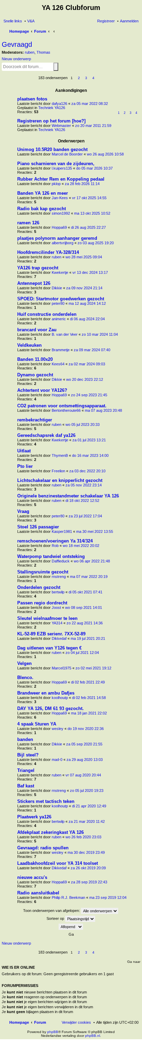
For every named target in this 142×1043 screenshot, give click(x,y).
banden (25, 739)
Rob (55, 546)
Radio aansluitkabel (38, 892)
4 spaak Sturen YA (36, 724)
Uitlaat (24, 450)
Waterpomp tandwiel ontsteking (51, 556)
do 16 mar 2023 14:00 (90, 455)
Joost (56, 607)
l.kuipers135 (62, 168)
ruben (29, 52)
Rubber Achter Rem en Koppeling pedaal (60, 179)
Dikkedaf (59, 638)
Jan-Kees (60, 198)
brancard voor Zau (37, 329)
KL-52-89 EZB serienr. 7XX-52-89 (51, 633)
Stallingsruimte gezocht (42, 571)
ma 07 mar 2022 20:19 (89, 576)
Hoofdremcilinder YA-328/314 (48, 252)
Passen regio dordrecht (42, 602)
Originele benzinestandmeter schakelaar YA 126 (68, 495)
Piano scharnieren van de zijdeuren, (55, 163)
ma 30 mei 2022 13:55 (94, 531)
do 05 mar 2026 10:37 (94, 168)
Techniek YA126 (51, 108)
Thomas (43, 52)
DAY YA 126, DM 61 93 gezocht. (50, 708)
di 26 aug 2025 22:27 (88, 227)
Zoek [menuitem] (136, 32)
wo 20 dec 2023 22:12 (84, 379)
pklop (56, 184)
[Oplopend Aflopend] (71, 927)
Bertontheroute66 (66, 410)
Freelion (58, 471)
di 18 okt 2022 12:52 (82, 500)
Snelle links (12, 21)
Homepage (19, 1022)
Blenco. (25, 677)
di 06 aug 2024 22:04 (87, 319)
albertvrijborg (62, 243)
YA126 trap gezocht (37, 267)
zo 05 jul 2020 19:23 (86, 790)
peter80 (58, 303)
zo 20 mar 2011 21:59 (93, 125)
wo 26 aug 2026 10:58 (105, 154)
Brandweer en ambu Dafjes (45, 693)
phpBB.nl (92, 1035)
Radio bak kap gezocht (41, 208)
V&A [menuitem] (30, 21)
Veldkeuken (29, 345)
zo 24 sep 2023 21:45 (89, 395)
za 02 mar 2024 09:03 (87, 364)
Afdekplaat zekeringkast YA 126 (50, 832)
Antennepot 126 (33, 283)
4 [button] (93, 78)
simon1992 (61, 213)
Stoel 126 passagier (38, 526)
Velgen (24, 663)
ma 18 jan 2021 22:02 (89, 713)
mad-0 (57, 759)
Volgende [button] (101, 78)
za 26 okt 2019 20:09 (88, 868)
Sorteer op (56, 918)
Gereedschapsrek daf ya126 (46, 435)
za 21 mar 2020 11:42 (87, 821)
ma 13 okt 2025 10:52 (92, 213)
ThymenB (60, 455)
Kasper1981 (62, 531)
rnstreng (59, 576)
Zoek (55, 67)
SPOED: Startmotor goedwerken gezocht (60, 298)
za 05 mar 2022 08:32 (89, 103)
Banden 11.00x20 (35, 359)
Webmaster (61, 125)
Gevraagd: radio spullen (43, 847)
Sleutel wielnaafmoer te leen (47, 618)
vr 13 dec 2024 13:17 (90, 272)
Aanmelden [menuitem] (129, 21)
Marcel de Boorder (67, 154)
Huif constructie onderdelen (47, 314)
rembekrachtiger (34, 419)
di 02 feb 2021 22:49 (88, 682)
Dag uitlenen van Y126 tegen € (49, 647)
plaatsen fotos (32, 98)
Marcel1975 (61, 668)
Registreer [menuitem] (106, 21)
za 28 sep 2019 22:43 (89, 882)
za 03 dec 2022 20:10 (87, 471)
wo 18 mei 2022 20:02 (81, 546)
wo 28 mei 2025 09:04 (83, 257)
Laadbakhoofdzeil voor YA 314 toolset (57, 863)
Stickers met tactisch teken (45, 801)
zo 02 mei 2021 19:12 (93, 668)
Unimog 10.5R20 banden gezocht (52, 149)
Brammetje (61, 350)
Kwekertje (60, 272)
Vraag (23, 511)
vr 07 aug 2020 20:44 (83, 775)
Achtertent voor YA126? (42, 390)
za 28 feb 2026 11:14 (82, 184)
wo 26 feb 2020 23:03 (83, 837)
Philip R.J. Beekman (68, 897)
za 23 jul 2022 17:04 (85, 516)
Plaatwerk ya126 (34, 816)
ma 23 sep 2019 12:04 (107, 897)
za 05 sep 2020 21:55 (84, 744)
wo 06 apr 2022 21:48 (92, 561)
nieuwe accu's (32, 877)
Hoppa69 (59, 227)
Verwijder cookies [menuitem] (76, 1022)
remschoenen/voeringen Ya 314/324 (55, 541)
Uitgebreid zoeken (59, 66)
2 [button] (79, 78)
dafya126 (59, 103)
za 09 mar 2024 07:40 (92, 350)
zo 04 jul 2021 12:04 (82, 652)
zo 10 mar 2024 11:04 (100, 334)
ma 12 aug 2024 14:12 (87, 303)
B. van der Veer (65, 334)
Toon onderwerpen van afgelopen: (52, 910)
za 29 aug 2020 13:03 (85, 759)
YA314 (57, 623)
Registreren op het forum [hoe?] (51, 120)
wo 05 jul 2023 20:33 (82, 424)
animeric (59, 319)
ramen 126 (28, 222)
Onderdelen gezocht (38, 587)
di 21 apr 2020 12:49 (89, 806)
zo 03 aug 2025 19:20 (96, 243)
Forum (40, 1022)
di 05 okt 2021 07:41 (85, 592)
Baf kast (25, 785)
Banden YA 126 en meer (42, 193)
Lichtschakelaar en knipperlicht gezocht (59, 480)
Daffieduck (61, 561)
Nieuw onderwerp (16, 59)
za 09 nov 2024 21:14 (84, 288)
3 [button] (86, 78)
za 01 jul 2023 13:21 (89, 440)
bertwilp (58, 592)
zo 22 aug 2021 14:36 (85, 623)
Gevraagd (17, 44)
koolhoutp (60, 698)
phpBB (52, 1032)
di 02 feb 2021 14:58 (89, 698)
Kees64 (58, 364)
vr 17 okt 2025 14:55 (89, 198)
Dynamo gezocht (35, 374)
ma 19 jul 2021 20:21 (88, 638)
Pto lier (25, 466)
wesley (57, 729)
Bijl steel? (28, 754)
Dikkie (57, 288)
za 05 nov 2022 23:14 (83, 485)
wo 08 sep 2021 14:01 (83, 607)
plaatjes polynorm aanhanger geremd (57, 238)
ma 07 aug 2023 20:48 (103, 410)
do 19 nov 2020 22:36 (86, 729)
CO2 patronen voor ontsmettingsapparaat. (61, 405)
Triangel (25, 770)
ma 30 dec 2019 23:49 (86, 852)
